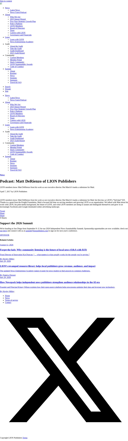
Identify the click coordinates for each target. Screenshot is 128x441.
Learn (7, 37)
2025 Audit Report (17, 53)
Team (12, 30)
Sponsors (13, 80)
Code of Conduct (17, 67)
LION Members (16, 26)
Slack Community (17, 62)
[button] (64, 433)
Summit (8, 69)
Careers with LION (17, 33)
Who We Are (15, 17)
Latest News (15, 10)
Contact (8, 302)
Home (7, 296)
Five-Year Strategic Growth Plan (23, 21)
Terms (24, 438)
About (7, 15)
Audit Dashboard (17, 51)
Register (13, 73)
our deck (3, 231)
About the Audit (16, 46)
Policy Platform (16, 24)
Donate (8, 89)
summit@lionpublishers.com (37, 231)
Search (7, 87)
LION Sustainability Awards (21, 64)
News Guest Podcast (18, 12)
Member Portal (16, 60)
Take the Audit (16, 48)
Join (6, 91)
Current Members (17, 57)
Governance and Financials (21, 35)
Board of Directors (17, 28)
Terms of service (11, 300)
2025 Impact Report (18, 19)
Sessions (13, 78)
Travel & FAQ (16, 82)
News (7, 8)
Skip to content (6, 1)
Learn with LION (17, 39)
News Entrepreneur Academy (21, 42)
